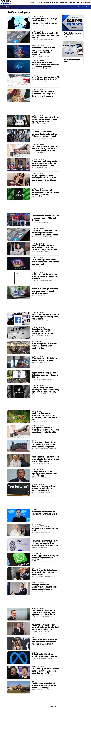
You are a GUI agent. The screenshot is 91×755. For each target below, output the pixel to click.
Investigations (70, 2)
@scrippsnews (11, 7)
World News (60, 2)
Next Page (53, 706)
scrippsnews (2, 7)
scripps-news (6, 7)
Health (52, 2)
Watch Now (85, 2)
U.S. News (39, 2)
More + (87, 7)
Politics (46, 2)
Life (83, 7)
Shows (78, 2)
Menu (32, 2)
